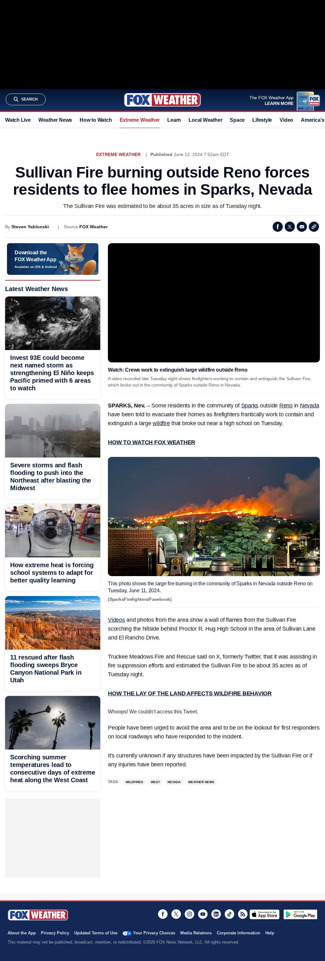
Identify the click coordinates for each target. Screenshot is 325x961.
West (155, 782)
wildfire (161, 423)
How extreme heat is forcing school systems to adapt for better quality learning (51, 573)
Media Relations (196, 933)
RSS (243, 914)
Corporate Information (238, 933)
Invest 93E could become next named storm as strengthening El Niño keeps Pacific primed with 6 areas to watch (52, 373)
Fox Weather (162, 100)
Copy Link (314, 227)
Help (269, 933)
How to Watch (96, 120)
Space (237, 120)
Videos (116, 620)
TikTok (229, 914)
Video (286, 120)
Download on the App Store (264, 914)
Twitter (290, 227)
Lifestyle (262, 120)
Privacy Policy (55, 933)
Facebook (278, 227)
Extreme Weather (140, 120)
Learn (174, 120)
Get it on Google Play (300, 914)
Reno (286, 405)
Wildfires (134, 782)
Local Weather (205, 120)
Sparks (250, 405)
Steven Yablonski (30, 226)
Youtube (203, 914)
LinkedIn (216, 914)
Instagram (189, 914)
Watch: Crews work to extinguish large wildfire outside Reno (177, 370)
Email (302, 227)
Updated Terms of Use (95, 933)
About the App (22, 933)
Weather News (55, 120)
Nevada (309, 405)
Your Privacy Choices (154, 933)
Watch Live (18, 120)
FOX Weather (93, 226)
